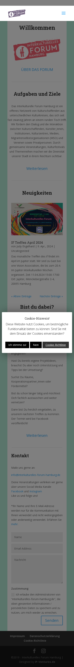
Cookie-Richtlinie (56, 345)
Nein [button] (36, 345)
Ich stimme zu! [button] (17, 345)
